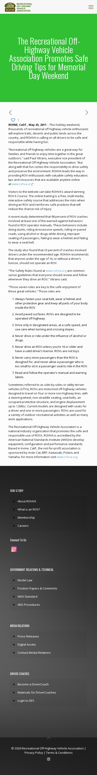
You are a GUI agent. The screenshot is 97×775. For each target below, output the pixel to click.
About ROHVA (27, 501)
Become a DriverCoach (33, 684)
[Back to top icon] (48, 738)
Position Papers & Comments (37, 588)
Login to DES (26, 701)
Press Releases (28, 636)
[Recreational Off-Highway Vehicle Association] (18, 6)
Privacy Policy (34, 753)
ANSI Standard (27, 596)
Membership (26, 517)
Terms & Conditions (59, 753)
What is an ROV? (29, 509)
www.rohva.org (22, 184)
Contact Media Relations (34, 653)
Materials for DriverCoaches (37, 692)
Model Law (25, 580)
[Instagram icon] (48, 759)
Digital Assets (27, 644)
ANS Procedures (29, 605)
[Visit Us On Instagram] (14, 552)
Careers (23, 526)
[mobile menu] (91, 7)
